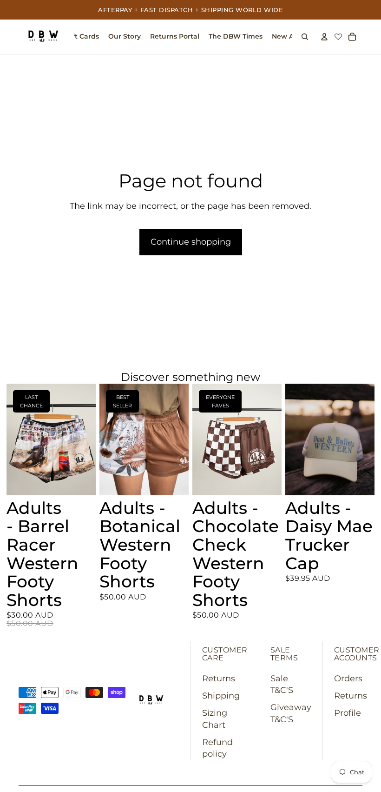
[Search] (305, 37)
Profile (347, 713)
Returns (218, 678)
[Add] (360, 481)
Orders (348, 678)
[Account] (324, 37)
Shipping (221, 696)
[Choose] (81, 481)
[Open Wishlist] (338, 37)
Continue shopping (191, 242)
